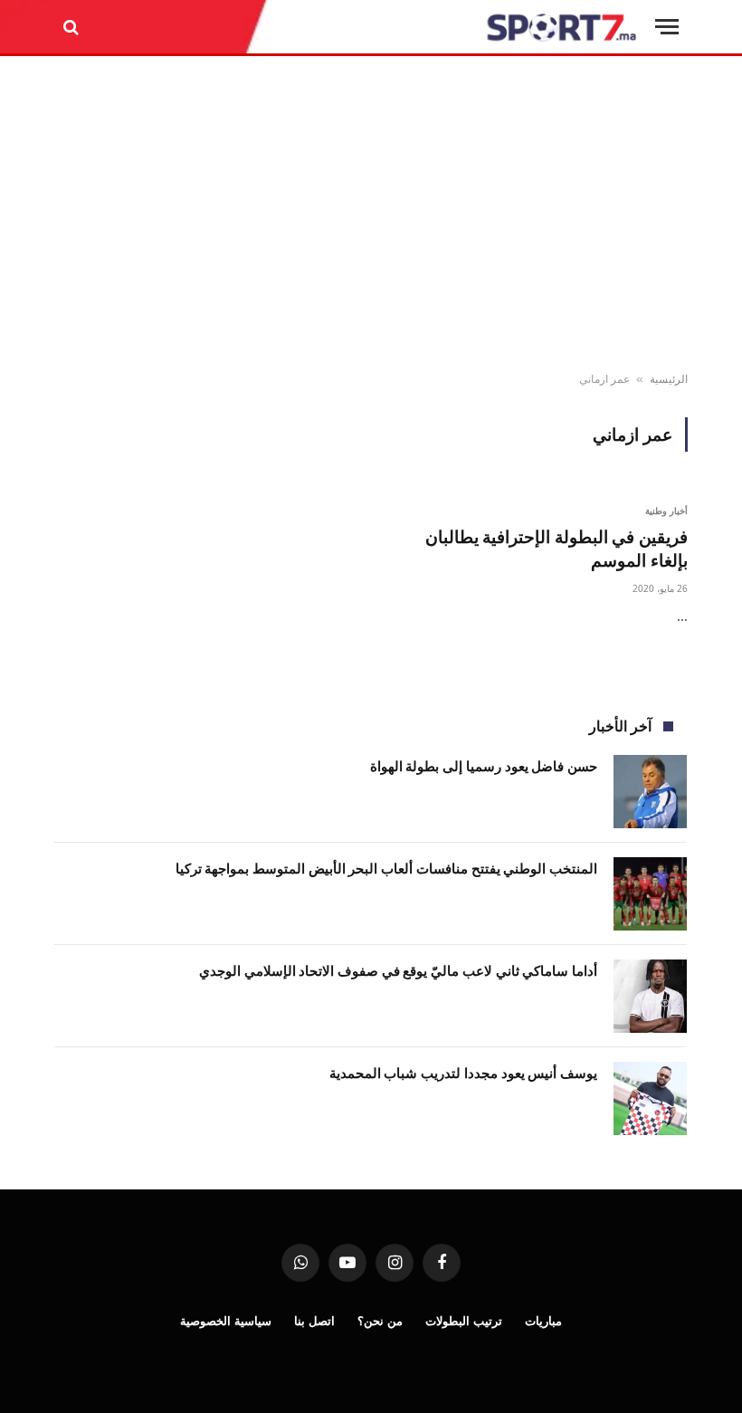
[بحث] (72, 26)
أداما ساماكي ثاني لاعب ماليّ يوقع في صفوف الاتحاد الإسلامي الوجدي (398, 970)
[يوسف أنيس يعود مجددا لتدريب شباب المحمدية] (650, 1098)
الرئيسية (669, 379)
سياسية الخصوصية (225, 1321)
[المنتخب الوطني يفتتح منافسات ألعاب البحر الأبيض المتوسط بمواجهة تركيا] (650, 894)
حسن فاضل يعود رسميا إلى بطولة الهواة (483, 766)
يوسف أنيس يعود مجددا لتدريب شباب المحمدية (463, 1073)
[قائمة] (667, 26)
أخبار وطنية (667, 510)
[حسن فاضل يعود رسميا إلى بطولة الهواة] (650, 791)
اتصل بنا (314, 1321)
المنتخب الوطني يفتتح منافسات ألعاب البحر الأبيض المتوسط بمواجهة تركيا (386, 868)
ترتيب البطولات (463, 1321)
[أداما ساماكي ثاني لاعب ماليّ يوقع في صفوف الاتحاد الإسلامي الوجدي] (650, 996)
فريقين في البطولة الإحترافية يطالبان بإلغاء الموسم (556, 549)
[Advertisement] (371, 214)
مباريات (543, 1321)
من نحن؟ (380, 1321)
